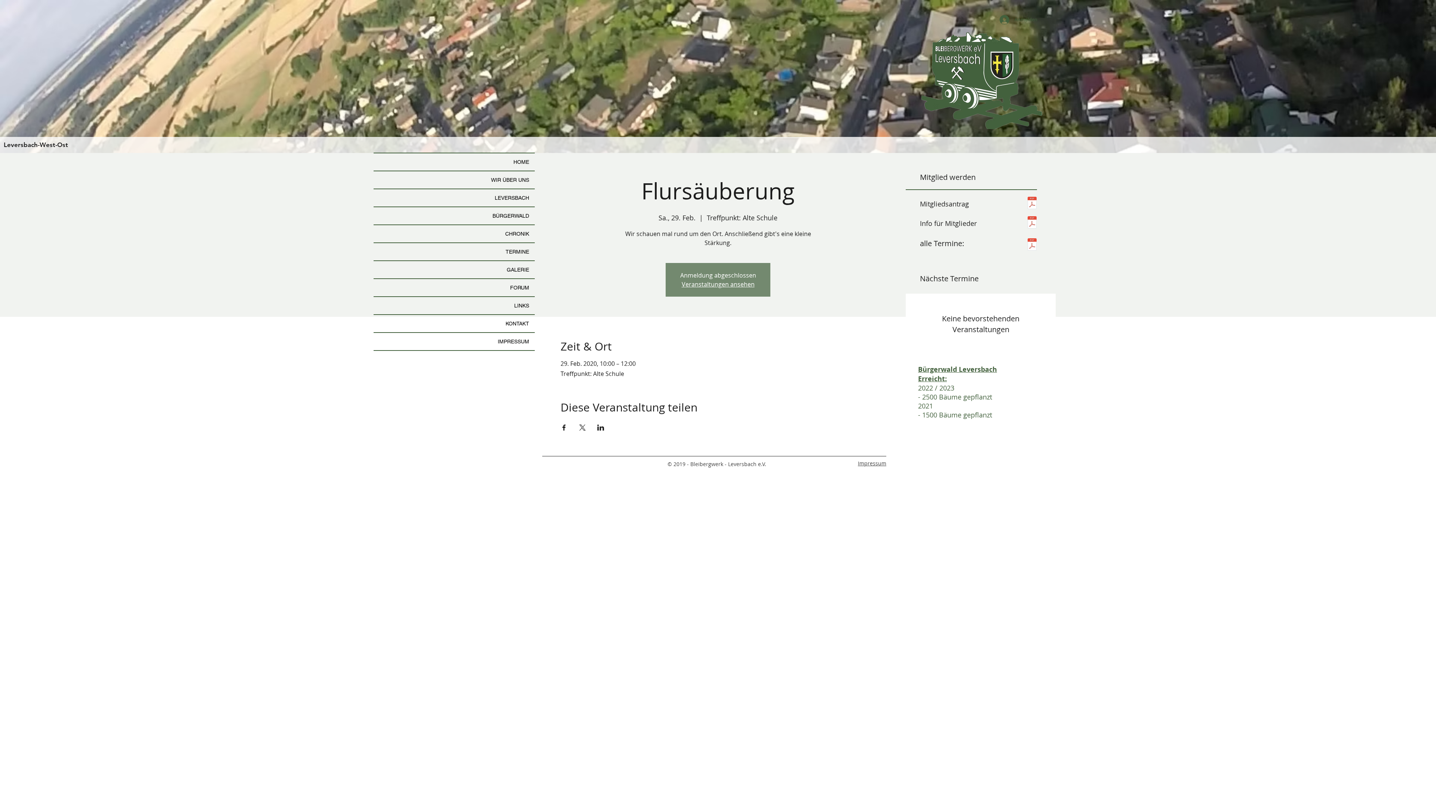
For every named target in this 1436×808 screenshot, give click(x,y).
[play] (1418, 6)
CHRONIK (517, 234)
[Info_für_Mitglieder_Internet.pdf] (1032, 223)
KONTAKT (517, 324)
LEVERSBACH (512, 198)
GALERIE (518, 270)
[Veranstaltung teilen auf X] (582, 428)
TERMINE (517, 252)
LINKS (521, 306)
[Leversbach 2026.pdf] (1032, 245)
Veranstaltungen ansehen (718, 284)
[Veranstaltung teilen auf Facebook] (564, 428)
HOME (521, 162)
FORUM (519, 288)
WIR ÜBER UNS (510, 180)
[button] (718, 76)
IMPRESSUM (513, 342)
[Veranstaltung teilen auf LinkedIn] (600, 428)
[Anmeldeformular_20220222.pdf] (1032, 204)
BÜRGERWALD (511, 216)
